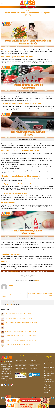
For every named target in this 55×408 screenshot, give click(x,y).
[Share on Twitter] (26, 276)
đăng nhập (9, 304)
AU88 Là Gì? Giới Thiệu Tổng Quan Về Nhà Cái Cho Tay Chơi (19, 318)
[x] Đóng (8, 396)
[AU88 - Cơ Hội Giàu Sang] (27, 3)
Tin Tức (27, 10)
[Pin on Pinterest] (31, 276)
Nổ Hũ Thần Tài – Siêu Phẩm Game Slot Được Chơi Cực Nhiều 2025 (21, 331)
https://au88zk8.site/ (49, 367)
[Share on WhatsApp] (21, 276)
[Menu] (2, 3)
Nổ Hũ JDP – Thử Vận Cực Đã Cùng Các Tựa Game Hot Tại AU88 (20, 340)
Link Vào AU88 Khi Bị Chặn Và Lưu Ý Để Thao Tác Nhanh (18, 313)
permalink (37, 280)
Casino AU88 (14, 271)
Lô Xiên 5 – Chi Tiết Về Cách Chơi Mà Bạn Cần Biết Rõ (17, 344)
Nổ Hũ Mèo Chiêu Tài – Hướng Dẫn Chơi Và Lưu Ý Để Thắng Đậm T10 (21, 335)
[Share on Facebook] (24, 276)
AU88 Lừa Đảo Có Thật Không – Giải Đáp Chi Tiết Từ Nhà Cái (19, 327)
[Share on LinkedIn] (33, 276)
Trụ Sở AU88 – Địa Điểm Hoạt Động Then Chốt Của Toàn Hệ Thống (21, 322)
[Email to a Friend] (29, 276)
